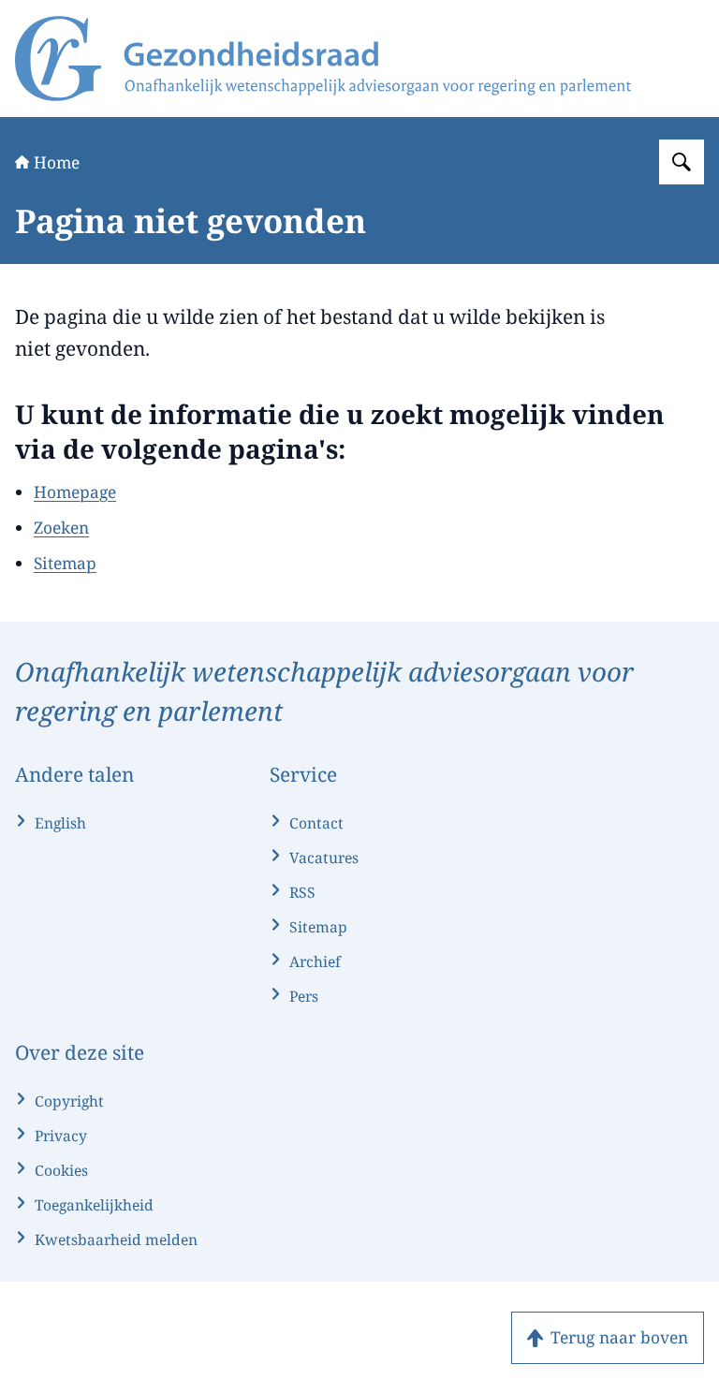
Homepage (75, 491)
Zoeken (61, 527)
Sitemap (65, 562)
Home (57, 162)
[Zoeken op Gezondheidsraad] (681, 161)
